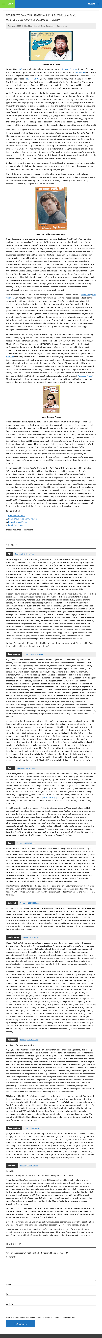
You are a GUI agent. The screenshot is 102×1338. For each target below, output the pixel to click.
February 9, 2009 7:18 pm (33, 1128)
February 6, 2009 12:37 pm (24, 554)
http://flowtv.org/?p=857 (51, 797)
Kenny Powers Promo (17, 521)
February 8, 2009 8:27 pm (26, 843)
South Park (85, 294)
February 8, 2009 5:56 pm (26, 768)
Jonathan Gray (14, 654)
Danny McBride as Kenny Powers (22, 518)
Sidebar (91, 3)
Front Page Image (16, 525)
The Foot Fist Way (32, 78)
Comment (11, 1257)
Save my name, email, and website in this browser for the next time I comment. (41, 1317)
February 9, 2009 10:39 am (29, 903)
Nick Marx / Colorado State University (39, 26)
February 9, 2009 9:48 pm (29, 1165)
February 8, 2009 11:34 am (33, 654)
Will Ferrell (80, 72)
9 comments (62, 26)
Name (9, 1284)
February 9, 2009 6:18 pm (32, 937)
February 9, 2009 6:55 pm (29, 1040)
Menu (10, 3)
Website (9, 1304)
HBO (20, 69)
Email (9, 1294)
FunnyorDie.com (69, 69)
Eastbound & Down (16, 515)
